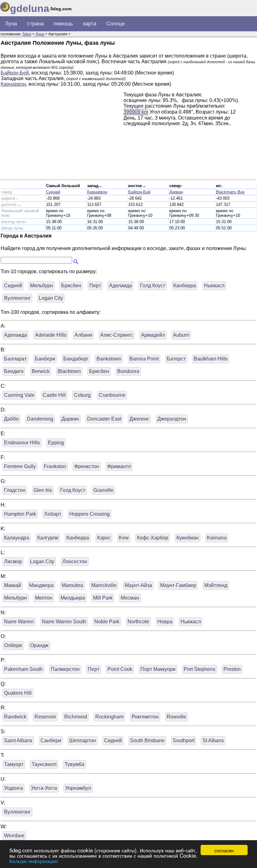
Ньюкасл (214, 285)
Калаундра (16, 537)
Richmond (75, 716)
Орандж (39, 645)
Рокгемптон (145, 716)
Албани (83, 335)
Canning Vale (19, 395)
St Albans (213, 740)
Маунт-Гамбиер (178, 585)
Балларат (15, 358)
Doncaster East (104, 418)
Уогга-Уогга (44, 788)
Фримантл (119, 466)
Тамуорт (14, 764)
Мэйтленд (215, 585)
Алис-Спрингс (116, 335)
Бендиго (14, 371)
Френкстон (86, 466)
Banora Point (144, 358)
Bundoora (128, 371)
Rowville (176, 716)
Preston (232, 669)
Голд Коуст (152, 285)
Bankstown (109, 358)
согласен (224, 850)
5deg (27, 34)
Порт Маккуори (158, 669)
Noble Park (106, 621)
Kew (124, 537)
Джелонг (139, 418)
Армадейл (153, 335)
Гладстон (14, 490)
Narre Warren (19, 621)
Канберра (184, 285)
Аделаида (120, 285)
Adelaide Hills (50, 335)
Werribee (14, 835)
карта (89, 24)
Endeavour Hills (22, 442)
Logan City (51, 298)
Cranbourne (112, 395)
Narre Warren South (64, 621)
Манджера (41, 585)
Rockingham (109, 716)
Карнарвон (13, 84)
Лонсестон (74, 561)
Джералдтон (171, 418)
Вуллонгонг (17, 298)
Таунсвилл (44, 764)
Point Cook (120, 669)
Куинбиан (187, 537)
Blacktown (69, 371)
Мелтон (43, 597)
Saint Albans (18, 740)
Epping (56, 442)
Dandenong (40, 418)
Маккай (12, 585)
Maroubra (72, 585)
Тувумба (74, 764)
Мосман (130, 597)
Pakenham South (23, 669)
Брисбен (71, 285)
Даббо (11, 418)
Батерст (176, 358)
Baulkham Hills (211, 358)
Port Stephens (199, 669)
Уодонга (13, 788)
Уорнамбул (78, 788)
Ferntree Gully (20, 466)
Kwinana (217, 537)
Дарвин (176, 192)
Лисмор (13, 561)
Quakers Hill (18, 693)
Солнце (115, 24)
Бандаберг (75, 358)
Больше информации (33, 861)
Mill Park (103, 597)
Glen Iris (43, 490)
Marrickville (104, 585)
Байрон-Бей (15, 72)
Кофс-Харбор (152, 537)
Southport (183, 740)
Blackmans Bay (230, 192)
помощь (63, 24)
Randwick (15, 716)
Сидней (53, 192)
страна (35, 24)
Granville (103, 490)
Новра (164, 621)
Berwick (41, 371)
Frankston (55, 466)
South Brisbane (147, 740)
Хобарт (52, 514)
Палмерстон (65, 669)
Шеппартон (82, 740)
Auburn (181, 335)
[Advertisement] (62, 136)
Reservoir (45, 716)
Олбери (13, 645)
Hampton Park (20, 514)
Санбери (50, 740)
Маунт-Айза (138, 585)
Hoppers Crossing (89, 514)
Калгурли (47, 537)
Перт (95, 285)
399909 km (135, 112)
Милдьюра (72, 597)
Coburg (82, 395)
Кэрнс (104, 537)
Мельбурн (41, 285)
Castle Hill (54, 395)
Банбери (45, 358)
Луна (11, 24)
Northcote (138, 621)
